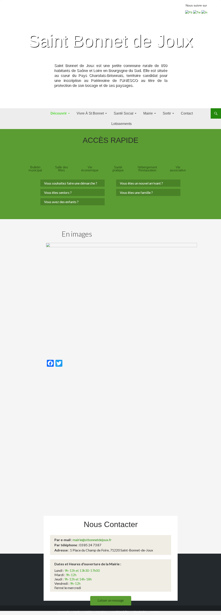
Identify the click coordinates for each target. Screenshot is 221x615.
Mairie (148, 113)
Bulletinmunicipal (35, 169)
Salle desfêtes (61, 169)
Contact (187, 113)
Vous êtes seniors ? (58, 192)
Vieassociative (178, 169)
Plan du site (139, 611)
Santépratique (118, 169)
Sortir (167, 113)
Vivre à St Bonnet (90, 113)
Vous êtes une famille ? (136, 192)
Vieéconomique (89, 169)
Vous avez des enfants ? (61, 202)
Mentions (101, 611)
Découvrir (59, 113)
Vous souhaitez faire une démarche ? (70, 183)
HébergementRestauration (147, 169)
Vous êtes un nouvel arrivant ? (141, 183)
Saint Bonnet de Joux (110, 41)
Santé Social (123, 113)
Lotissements (121, 124)
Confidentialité (120, 611)
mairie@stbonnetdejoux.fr (92, 540)
